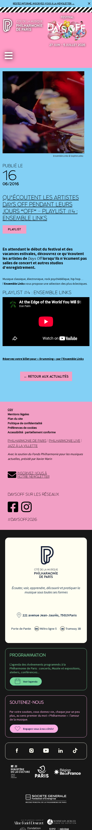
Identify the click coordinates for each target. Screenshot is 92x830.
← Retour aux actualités (46, 376)
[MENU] (9, 56)
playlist (14, 229)
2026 (67, 30)
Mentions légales (18, 414)
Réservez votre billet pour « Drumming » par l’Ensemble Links (43, 359)
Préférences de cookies (22, 428)
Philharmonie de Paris (27, 440)
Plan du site (15, 419)
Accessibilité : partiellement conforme (32, 432)
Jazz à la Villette (23, 446)
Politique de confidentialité (25, 423)
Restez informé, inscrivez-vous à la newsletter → (43, 3)
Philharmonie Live (64, 440)
